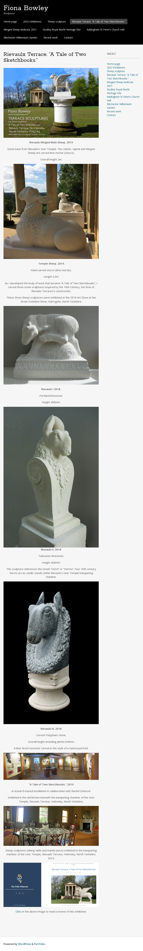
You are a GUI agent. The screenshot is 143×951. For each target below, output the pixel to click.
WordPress (24, 944)
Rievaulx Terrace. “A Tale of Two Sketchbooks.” (98, 21)
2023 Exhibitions (32, 21)
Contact (68, 37)
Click (18, 911)
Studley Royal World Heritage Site (62, 29)
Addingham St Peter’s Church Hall (105, 29)
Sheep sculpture (57, 21)
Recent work (51, 37)
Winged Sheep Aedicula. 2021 (20, 29)
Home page (10, 21)
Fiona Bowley (25, 8)
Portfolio (39, 944)
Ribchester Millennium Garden (20, 37)
